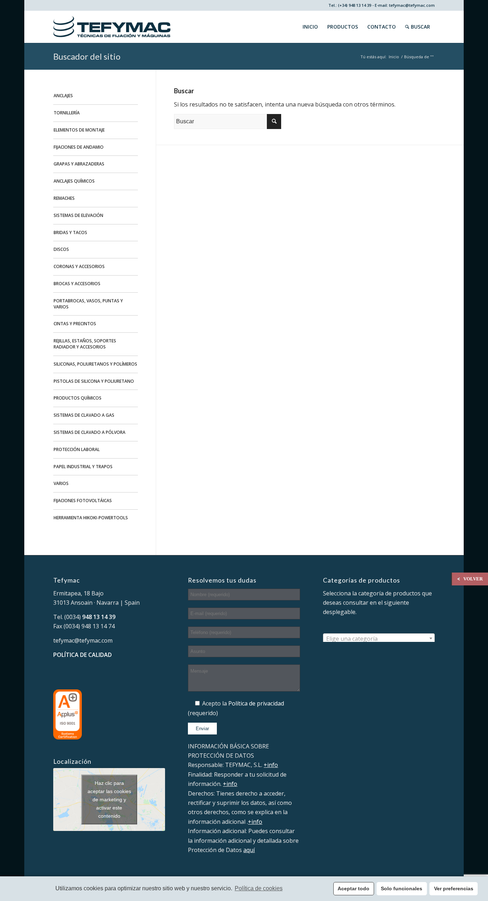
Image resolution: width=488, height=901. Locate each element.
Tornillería (67, 113)
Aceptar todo (353, 888)
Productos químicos (77, 398)
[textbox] (378, 639)
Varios (61, 483)
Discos (61, 249)
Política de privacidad (256, 703)
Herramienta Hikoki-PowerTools (91, 518)
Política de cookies (259, 888)
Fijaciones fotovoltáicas (83, 500)
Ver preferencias (453, 888)
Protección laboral (77, 449)
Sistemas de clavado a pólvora (89, 432)
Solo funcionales (401, 888)
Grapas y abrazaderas (79, 164)
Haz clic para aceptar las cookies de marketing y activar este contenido (109, 799)
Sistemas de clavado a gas (84, 415)
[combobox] (379, 638)
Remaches (64, 198)
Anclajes (63, 96)
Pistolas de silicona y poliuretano (94, 381)
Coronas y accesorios (79, 266)
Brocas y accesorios (77, 284)
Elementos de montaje (79, 130)
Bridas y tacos (70, 232)
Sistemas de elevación (78, 215)
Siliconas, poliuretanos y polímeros (95, 364)
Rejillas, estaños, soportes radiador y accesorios (85, 344)
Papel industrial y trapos (83, 467)
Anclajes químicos (74, 181)
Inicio (394, 56)
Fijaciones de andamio (79, 147)
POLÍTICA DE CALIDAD (82, 655)
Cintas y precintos (75, 324)
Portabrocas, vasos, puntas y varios (88, 304)
